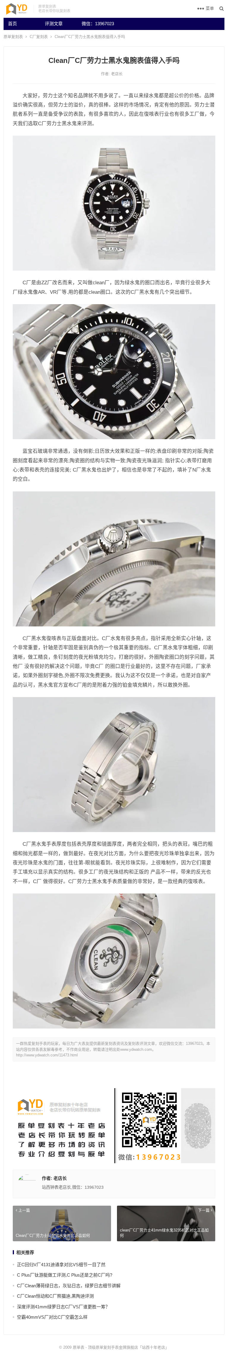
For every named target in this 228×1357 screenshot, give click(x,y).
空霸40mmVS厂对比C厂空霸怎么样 (52, 1317)
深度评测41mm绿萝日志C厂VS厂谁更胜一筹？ (63, 1306)
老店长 (117, 74)
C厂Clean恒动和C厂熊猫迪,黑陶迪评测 (55, 1296)
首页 (12, 23)
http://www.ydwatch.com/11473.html (47, 1055)
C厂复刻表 (39, 36)
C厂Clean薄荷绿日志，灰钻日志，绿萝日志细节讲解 (69, 1285)
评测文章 (54, 23)
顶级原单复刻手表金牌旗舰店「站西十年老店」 (128, 1347)
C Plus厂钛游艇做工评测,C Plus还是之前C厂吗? (64, 1274)
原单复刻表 (13, 36)
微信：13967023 (98, 23)
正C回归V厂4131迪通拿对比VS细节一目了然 (61, 1264)
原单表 (78, 1347)
